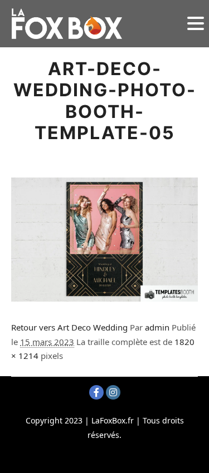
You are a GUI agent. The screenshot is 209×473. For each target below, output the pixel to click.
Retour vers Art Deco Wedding (69, 327)
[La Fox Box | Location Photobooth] (67, 23)
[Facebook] (96, 392)
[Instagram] (113, 392)
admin (157, 327)
